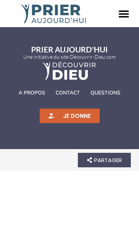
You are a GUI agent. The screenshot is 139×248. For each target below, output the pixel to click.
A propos (32, 92)
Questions (105, 92)
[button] (123, 13)
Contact (68, 92)
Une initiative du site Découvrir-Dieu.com (69, 57)
